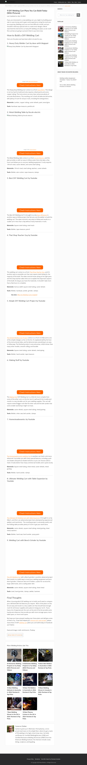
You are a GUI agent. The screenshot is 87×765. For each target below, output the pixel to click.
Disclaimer (37, 759)
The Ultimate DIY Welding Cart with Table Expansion (23, 518)
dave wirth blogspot (33, 81)
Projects (55, 2)
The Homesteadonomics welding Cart (19, 456)
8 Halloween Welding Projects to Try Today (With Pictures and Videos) (70, 57)
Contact (79, 2)
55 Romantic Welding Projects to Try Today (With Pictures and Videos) (70, 43)
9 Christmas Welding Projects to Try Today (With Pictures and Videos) (70, 29)
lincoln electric (33, 149)
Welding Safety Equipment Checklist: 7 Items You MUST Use (68, 79)
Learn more (67, 6)
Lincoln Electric (39, 158)
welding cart (23, 623)
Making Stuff (14, 397)
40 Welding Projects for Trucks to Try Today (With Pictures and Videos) (71, 36)
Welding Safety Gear (62, 2)
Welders (69, 2)
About (75, 2)
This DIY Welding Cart (14, 577)
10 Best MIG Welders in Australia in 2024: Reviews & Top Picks (71, 63)
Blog (73, 2)
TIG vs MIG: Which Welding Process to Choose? (67, 85)
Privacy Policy (30, 759)
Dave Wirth (41, 90)
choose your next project (38, 620)
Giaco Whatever (42, 215)
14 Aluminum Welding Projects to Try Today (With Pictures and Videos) (70, 50)
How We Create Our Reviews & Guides (50, 759)
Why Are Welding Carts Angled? (27, 295)
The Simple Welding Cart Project (17, 338)
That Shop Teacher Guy (37, 272)
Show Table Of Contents (15, 635)
